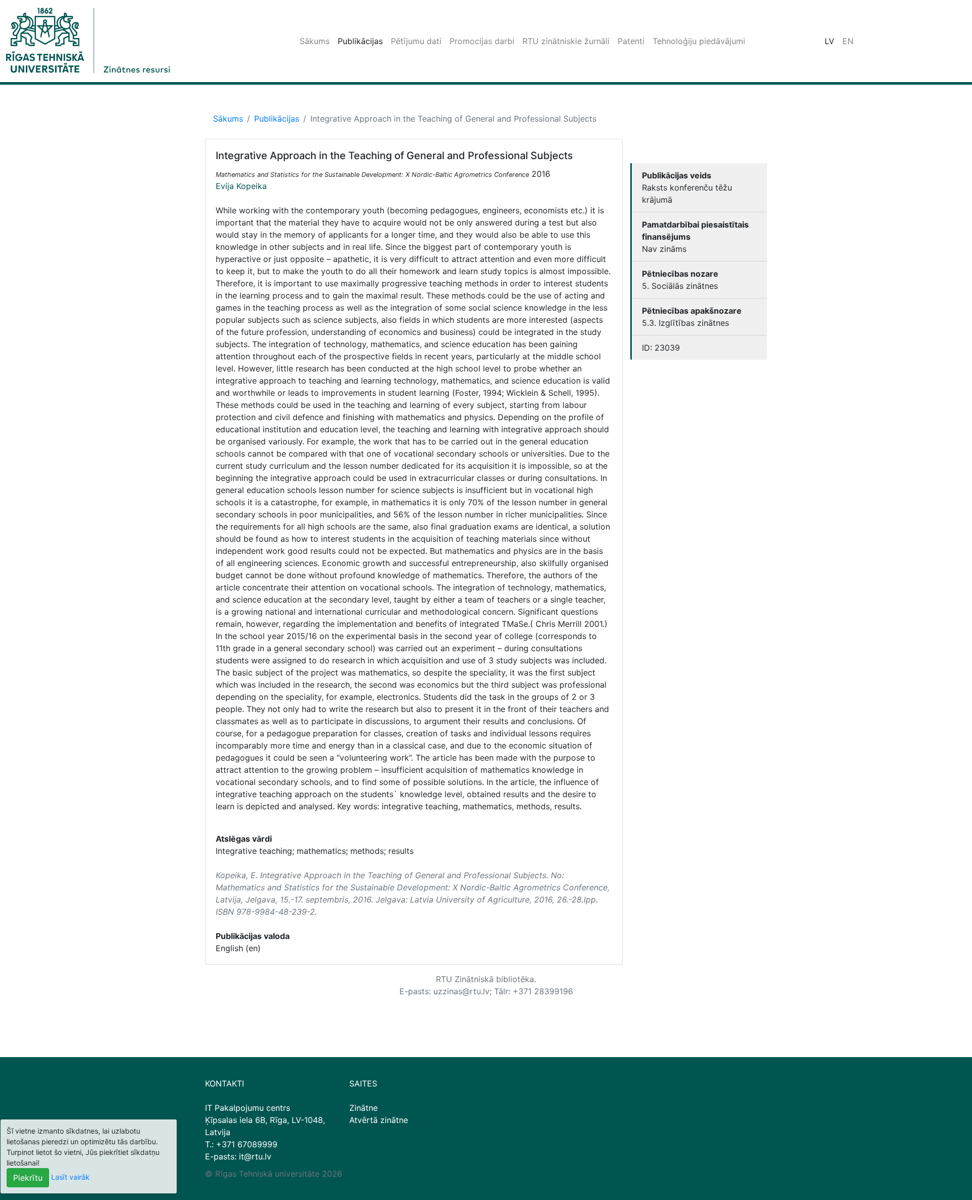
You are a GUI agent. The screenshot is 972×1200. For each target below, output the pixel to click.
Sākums (315, 41)
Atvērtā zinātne (378, 1120)
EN (848, 41)
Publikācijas (360, 41)
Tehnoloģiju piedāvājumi (699, 41)
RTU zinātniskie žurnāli (566, 41)
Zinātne (363, 1108)
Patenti (631, 41)
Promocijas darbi (482, 41)
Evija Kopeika (241, 186)
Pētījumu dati (416, 41)
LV (829, 41)
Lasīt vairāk (70, 1177)
